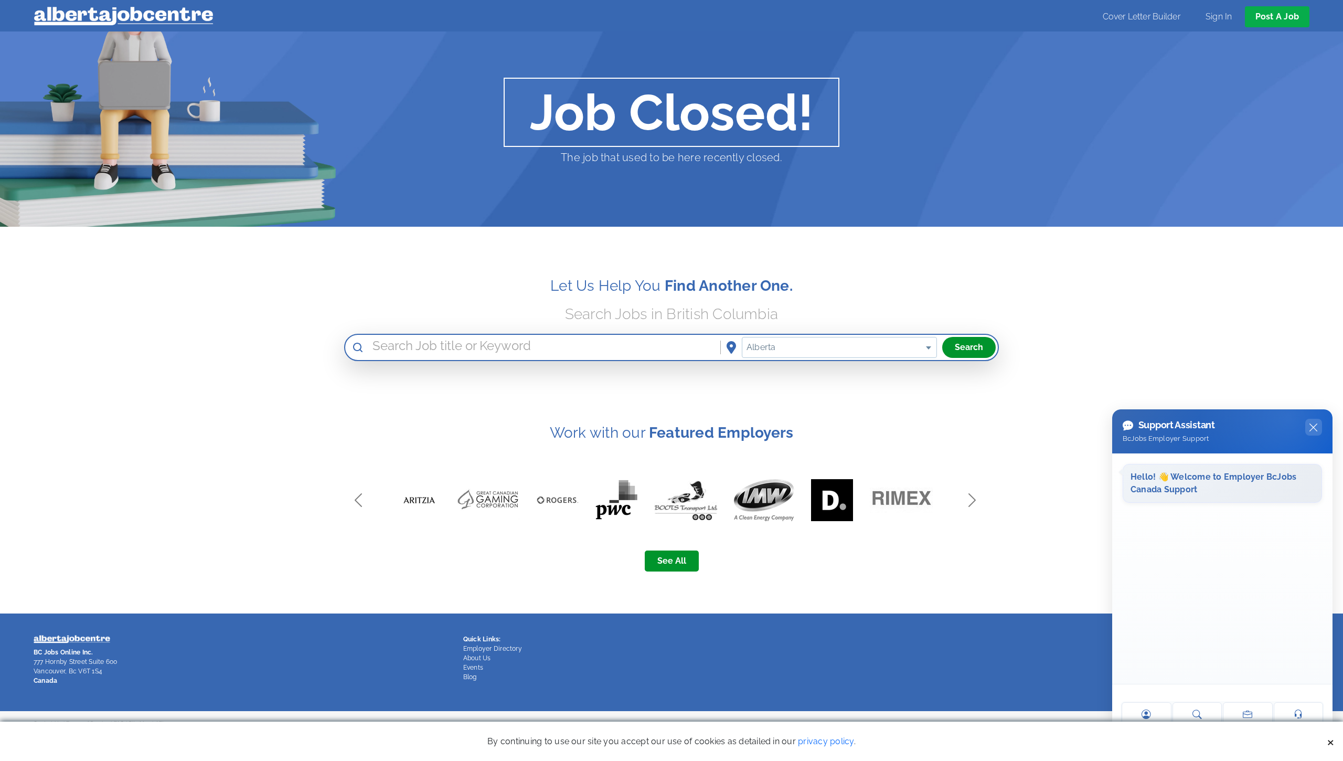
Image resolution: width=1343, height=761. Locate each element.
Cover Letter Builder (1141, 17)
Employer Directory (492, 648)
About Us (477, 658)
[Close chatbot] (1313, 427)
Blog (470, 677)
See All (671, 561)
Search (969, 347)
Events (473, 667)
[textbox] (839, 347)
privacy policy (826, 741)
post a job (1277, 17)
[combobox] (839, 347)
